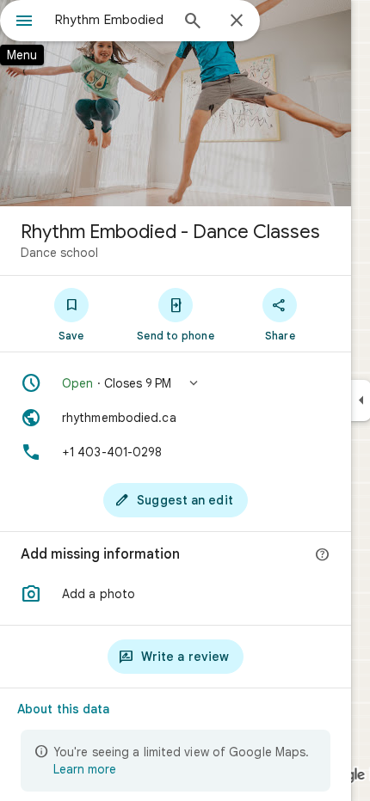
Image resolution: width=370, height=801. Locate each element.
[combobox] (112, 19)
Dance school (59, 252)
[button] (175, 383)
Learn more (84, 769)
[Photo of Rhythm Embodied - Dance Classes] (175, 103)
